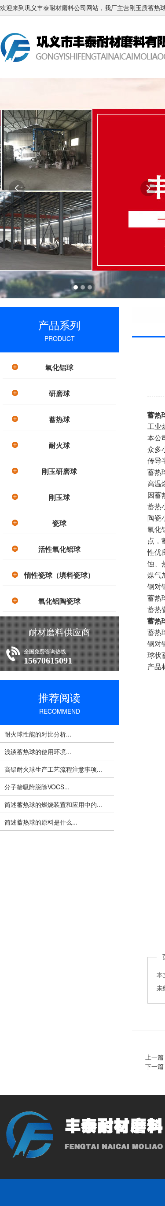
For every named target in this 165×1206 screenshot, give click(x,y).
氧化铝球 (59, 367)
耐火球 (59, 445)
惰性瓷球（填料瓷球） (59, 575)
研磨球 (59, 393)
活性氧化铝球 (59, 549)
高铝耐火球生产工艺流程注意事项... (53, 769)
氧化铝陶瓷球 (59, 601)
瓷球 (59, 523)
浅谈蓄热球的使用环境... (37, 751)
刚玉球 (59, 497)
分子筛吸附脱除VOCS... (37, 786)
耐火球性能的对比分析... (37, 733)
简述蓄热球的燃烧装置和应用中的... (53, 804)
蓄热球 (59, 419)
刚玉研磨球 (59, 471)
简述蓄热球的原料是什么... (40, 821)
